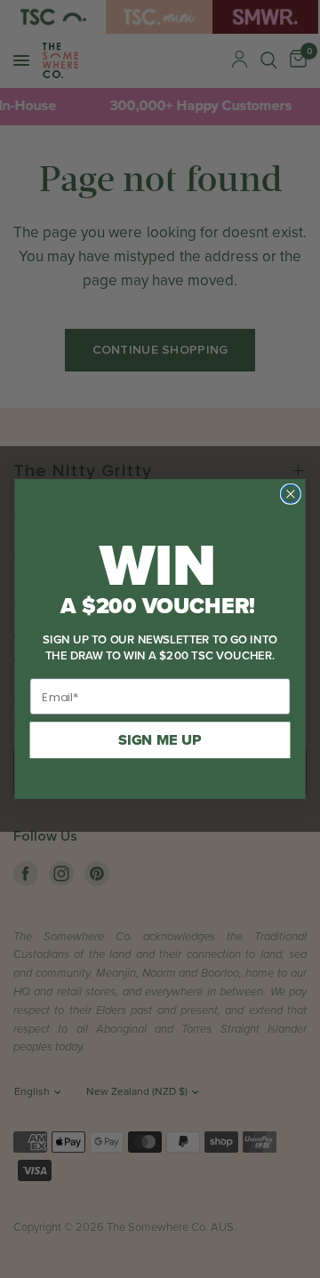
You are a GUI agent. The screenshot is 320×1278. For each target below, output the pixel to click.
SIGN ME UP (160, 741)
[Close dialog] (291, 494)
